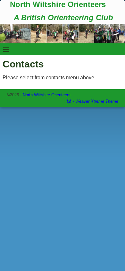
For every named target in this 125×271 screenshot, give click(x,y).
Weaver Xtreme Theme (96, 101)
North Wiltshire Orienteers (58, 4)
